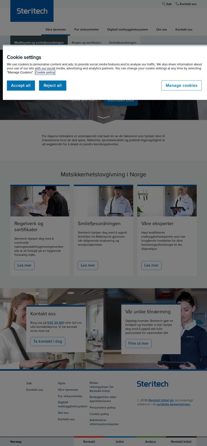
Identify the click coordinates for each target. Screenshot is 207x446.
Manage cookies (181, 85)
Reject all (53, 85)
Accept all (21, 85)
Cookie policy (45, 72)
